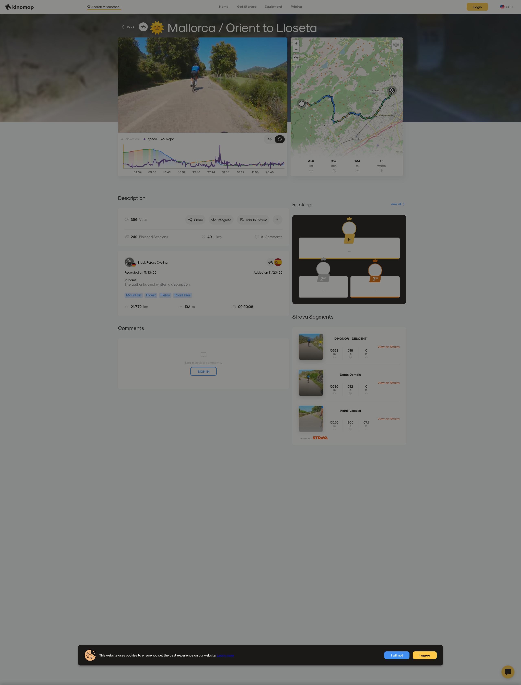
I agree (424, 655)
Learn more (225, 655)
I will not (397, 655)
